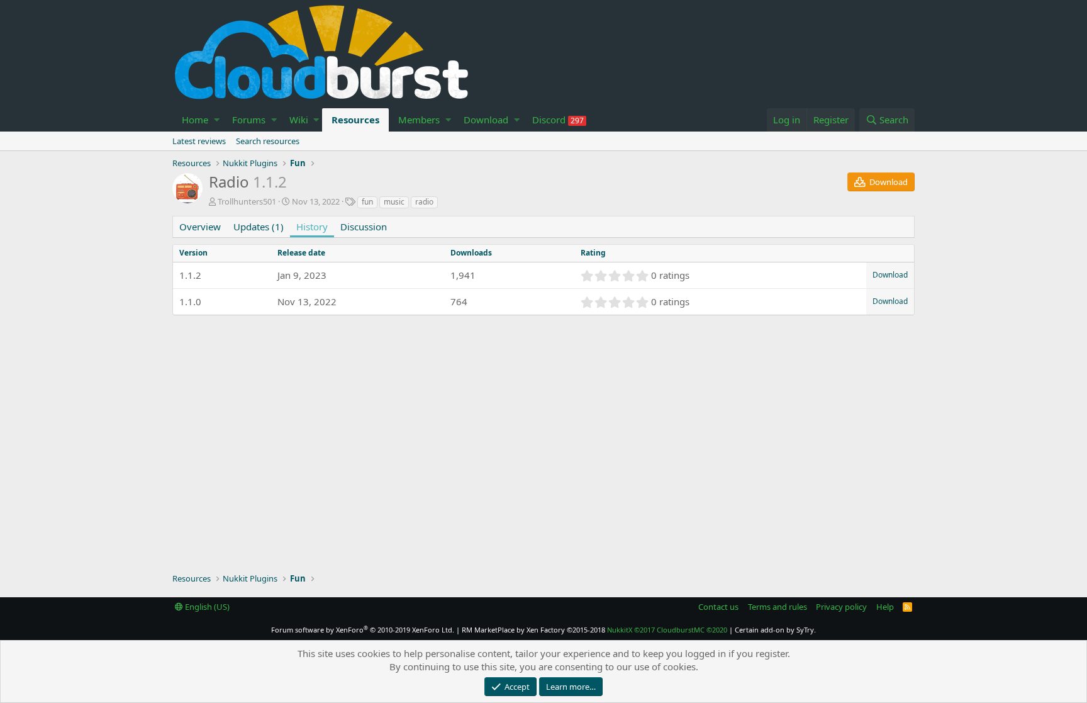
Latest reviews (199, 141)
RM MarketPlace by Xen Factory (533, 629)
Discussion (363, 226)
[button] (217, 120)
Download (486, 119)
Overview (200, 226)
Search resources (267, 141)
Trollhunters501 (247, 201)
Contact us (718, 606)
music (394, 201)
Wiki (298, 119)
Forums (248, 119)
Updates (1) (258, 226)
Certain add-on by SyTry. (775, 629)
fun (367, 201)
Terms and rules (777, 606)
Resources (355, 119)
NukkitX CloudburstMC (667, 629)
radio (424, 201)
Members (419, 119)
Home (195, 119)
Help (885, 606)
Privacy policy (841, 606)
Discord (558, 119)
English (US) (206, 606)
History (312, 226)
